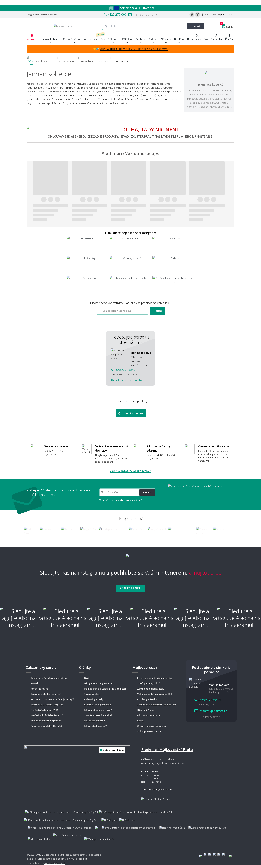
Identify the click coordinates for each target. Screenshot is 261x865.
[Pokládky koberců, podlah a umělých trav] (173, 285)
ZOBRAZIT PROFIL (130, 588)
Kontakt (52, 14)
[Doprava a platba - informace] (130, 814)
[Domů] (30, 58)
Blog (29, 14)
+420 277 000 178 (120, 14)
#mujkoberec (205, 572)
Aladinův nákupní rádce (97, 704)
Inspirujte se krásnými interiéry (154, 678)
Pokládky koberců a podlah (46, 720)
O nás (87, 678)
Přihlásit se (210, 14)
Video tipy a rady (93, 699)
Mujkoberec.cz (79, 858)
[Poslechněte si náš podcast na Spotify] (98, 837)
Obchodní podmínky (148, 715)
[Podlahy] (173, 266)
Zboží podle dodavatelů (150, 688)
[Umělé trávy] (87, 266)
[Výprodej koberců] (130, 266)
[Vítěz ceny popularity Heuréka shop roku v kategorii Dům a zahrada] (63, 25)
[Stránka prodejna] (77, 773)
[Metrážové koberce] (130, 246)
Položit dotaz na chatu (130, 380)
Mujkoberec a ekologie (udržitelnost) (105, 688)
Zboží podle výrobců (148, 683)
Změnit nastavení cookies (151, 725)
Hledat (196, 26)
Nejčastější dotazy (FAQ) (44, 710)
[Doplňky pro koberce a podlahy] (130, 285)
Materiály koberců (94, 720)
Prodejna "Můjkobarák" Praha (167, 749)
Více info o (120, 500)
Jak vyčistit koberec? (95, 725)
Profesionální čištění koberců (47, 715)
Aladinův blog (92, 694)
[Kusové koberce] (87, 246)
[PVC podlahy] (87, 285)
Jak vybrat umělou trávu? (98, 710)
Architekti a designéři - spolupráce (156, 704)
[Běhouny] (173, 246)
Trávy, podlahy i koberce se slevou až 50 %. (134, 48)
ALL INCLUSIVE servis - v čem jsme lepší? (53, 699)
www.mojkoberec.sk (54, 862)
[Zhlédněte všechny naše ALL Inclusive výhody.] (37, 837)
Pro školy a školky (147, 699)
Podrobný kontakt (211, 716)
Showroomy (40, 14)
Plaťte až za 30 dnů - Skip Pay (47, 704)
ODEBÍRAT (147, 492)
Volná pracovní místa (149, 731)
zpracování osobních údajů (127, 500)
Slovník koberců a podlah (98, 715)
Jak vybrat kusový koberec (98, 683)
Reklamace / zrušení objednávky (49, 678)
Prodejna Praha (39, 688)
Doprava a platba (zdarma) (46, 694)
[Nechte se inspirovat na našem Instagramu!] (130, 557)
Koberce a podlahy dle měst (46, 725)
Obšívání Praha (145, 710)
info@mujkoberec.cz (212, 711)
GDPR (140, 720)
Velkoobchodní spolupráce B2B (154, 694)
